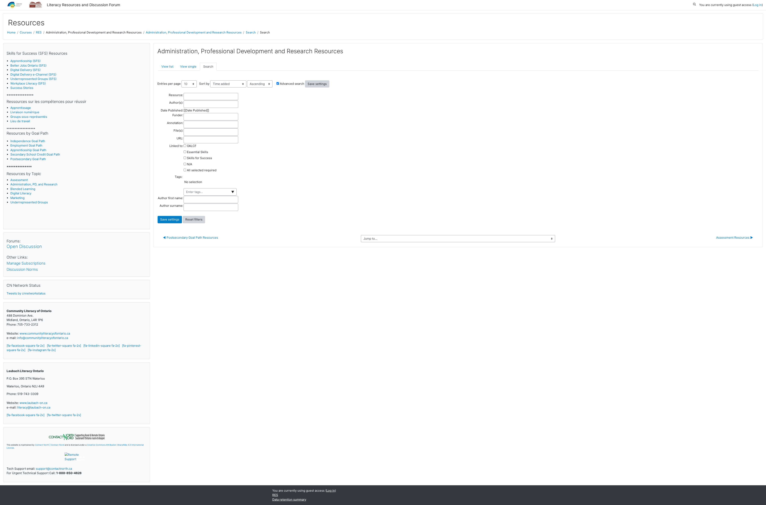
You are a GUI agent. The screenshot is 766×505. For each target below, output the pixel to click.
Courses (26, 32)
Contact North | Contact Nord (49, 445)
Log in (757, 5)
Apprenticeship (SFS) (25, 61)
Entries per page (169, 84)
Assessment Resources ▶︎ (734, 237)
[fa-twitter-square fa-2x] (64, 345)
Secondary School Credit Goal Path (35, 154)
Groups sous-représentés (28, 117)
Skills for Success (199, 158)
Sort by (204, 84)
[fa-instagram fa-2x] (42, 350)
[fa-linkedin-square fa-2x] (101, 345)
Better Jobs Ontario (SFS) (28, 65)
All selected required (201, 170)
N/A (189, 164)
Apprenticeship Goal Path (28, 150)
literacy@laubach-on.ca (33, 407)
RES (39, 32)
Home (11, 32)
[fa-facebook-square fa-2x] (25, 345)
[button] (694, 3)
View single (188, 66)
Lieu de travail (20, 121)
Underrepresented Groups (29, 202)
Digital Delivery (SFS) (25, 70)
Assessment (19, 180)
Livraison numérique (24, 112)
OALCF (191, 146)
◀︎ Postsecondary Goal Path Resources (190, 237)
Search (251, 32)
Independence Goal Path (27, 141)
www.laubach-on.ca (33, 403)
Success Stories (21, 88)
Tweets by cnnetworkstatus (26, 293)
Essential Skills (197, 152)
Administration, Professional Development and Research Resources (194, 32)
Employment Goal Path (26, 145)
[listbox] (211, 183)
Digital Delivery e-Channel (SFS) (33, 74)
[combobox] (210, 192)
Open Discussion (24, 246)
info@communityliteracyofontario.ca (42, 338)
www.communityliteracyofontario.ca (45, 333)
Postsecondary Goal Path (28, 159)
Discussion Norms (22, 269)
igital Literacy (20, 193)
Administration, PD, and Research (33, 184)
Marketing (17, 198)
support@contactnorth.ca (54, 469)
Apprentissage (20, 108)
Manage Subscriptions (26, 263)
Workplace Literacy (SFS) (28, 83)
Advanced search (292, 84)
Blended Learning (22, 189)
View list (167, 66)
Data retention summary (289, 499)
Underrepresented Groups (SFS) (33, 79)
